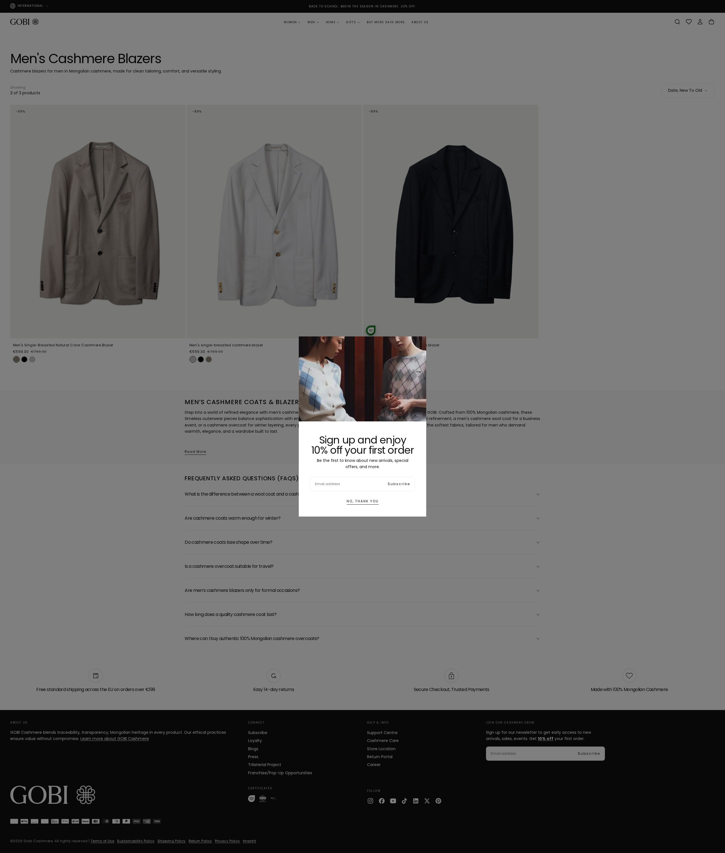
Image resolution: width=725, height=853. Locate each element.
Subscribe (399, 483)
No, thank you (363, 501)
